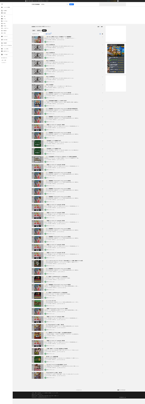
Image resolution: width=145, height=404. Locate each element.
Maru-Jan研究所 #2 (50, 76)
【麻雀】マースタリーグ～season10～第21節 (55, 164)
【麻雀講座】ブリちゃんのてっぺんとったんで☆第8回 (59, 188)
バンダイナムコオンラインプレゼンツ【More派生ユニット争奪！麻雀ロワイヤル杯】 (65, 260)
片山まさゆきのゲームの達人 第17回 (54, 372)
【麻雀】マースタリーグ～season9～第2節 (55, 316)
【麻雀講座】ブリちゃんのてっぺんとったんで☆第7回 (59, 196)
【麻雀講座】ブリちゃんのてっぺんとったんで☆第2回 (59, 284)
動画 (98, 26)
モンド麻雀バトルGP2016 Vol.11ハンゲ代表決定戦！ (57, 292)
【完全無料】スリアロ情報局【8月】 (53, 140)
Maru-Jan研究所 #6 (50, 44)
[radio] (100, 34)
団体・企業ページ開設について (54, 395)
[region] (6, 203)
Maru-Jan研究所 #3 (50, 68)
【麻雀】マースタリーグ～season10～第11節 (55, 204)
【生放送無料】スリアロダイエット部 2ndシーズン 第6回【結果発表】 (62, 156)
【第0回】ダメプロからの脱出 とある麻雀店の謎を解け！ (60, 332)
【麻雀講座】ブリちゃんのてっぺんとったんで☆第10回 (59, 172)
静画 (102, 26)
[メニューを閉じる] (2, 4)
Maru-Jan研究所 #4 (50, 60)
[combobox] (54, 4)
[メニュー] (102, 37)
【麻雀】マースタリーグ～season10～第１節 (55, 252)
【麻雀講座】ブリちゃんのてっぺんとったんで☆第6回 (59, 228)
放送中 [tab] (34, 30)
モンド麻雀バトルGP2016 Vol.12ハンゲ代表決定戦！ (57, 276)
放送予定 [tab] (38, 30)
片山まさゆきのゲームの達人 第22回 (56, 324)
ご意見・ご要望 (34, 392)
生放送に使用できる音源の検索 (43, 395)
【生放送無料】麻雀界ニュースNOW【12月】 (57, 100)
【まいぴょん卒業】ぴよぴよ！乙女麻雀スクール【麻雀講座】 (59, 36)
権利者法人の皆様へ (35, 395)
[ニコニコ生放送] (35, 4)
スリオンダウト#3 (52, 300)
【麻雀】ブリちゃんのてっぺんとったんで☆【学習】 (57, 308)
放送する (71, 4)
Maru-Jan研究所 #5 (50, 52)
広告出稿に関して (34, 397)
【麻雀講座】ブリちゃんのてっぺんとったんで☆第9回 (59, 180)
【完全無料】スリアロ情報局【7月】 (53, 148)
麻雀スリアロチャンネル (50, 41)
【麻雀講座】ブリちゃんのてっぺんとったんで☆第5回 (59, 236)
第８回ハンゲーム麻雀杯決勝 (52, 356)
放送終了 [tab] (44, 30)
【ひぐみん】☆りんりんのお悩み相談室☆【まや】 (56, 364)
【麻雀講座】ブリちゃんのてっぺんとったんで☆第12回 (59, 116)
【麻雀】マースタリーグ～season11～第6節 (55, 124)
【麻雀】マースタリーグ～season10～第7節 (55, 220)
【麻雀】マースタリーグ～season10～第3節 (55, 244)
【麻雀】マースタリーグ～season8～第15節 (55, 340)
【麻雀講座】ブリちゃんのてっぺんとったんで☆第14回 (59, 92)
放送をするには (39, 394)
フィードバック (122, 389)
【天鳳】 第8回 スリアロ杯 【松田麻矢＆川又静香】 (57, 348)
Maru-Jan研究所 (49, 84)
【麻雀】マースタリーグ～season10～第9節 (55, 212)
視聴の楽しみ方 (34, 394)
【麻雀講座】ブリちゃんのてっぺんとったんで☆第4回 (59, 268)
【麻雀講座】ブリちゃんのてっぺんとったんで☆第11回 (59, 132)
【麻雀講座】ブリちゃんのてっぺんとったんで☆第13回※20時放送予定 (62, 108)
